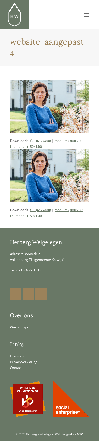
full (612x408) (40, 141)
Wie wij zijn (19, 327)
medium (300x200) (69, 141)
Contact (16, 367)
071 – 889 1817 (29, 270)
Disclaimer (18, 356)
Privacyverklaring (23, 361)
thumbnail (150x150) (26, 146)
